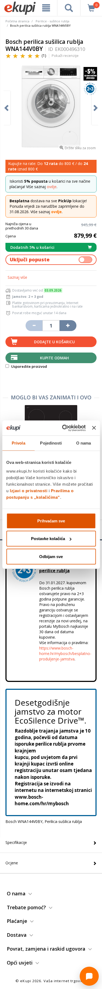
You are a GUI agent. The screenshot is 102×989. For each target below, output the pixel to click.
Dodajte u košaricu (54, 341)
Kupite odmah (54, 357)
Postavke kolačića (48, 538)
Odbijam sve (51, 556)
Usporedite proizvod (28, 366)
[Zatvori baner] (94, 428)
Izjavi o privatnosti (28, 490)
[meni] (46, 8)
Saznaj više (17, 277)
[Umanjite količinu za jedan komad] (34, 325)
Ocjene (11, 862)
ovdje (52, 186)
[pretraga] (68, 8)
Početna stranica (17, 21)
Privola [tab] (18, 443)
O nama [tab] (83, 443)
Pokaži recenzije (65, 55)
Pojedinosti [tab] (51, 443)
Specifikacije (16, 842)
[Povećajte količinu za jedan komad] (68, 325)
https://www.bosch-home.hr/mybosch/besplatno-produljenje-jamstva (65, 653)
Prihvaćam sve (51, 520)
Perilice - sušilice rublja (52, 21)
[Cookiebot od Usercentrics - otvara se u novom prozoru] (64, 427)
